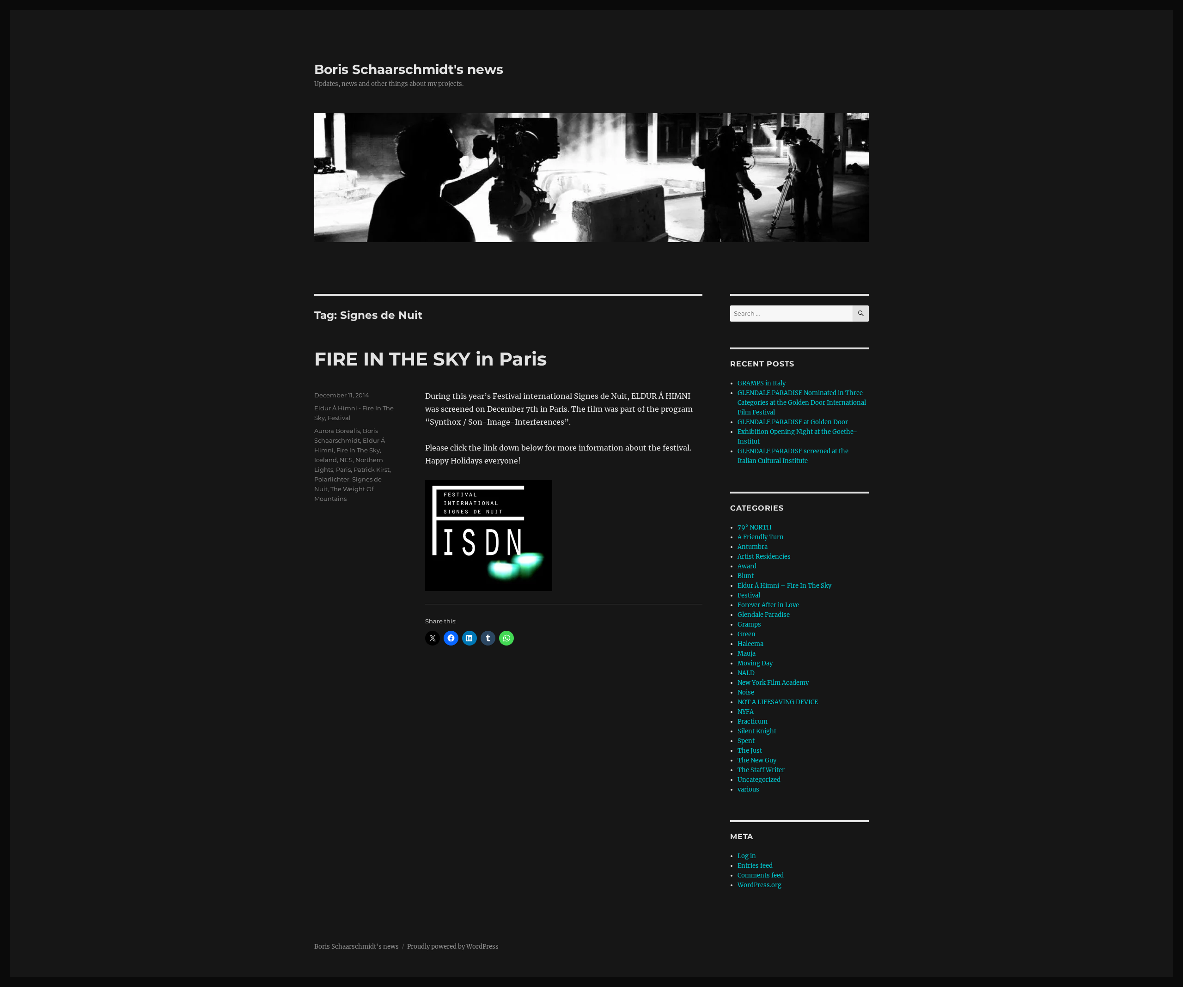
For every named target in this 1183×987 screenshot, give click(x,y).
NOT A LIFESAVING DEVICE (778, 702)
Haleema (750, 644)
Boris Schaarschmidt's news (408, 69)
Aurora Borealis (337, 430)
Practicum (753, 721)
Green (747, 634)
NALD (746, 673)
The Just (750, 751)
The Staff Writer (761, 770)
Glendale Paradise (764, 615)
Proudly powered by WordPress (453, 946)
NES (346, 459)
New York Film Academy (773, 683)
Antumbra (753, 547)
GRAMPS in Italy (762, 383)
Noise (746, 692)
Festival (339, 417)
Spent (746, 741)
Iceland (325, 459)
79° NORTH (755, 527)
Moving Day (755, 663)
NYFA (746, 712)
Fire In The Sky (358, 450)
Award (747, 566)
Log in (747, 856)
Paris (343, 469)
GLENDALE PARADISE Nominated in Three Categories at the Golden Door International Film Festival (802, 402)
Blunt (746, 576)
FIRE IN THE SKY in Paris (430, 358)
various (748, 789)
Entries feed (755, 866)
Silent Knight (757, 731)
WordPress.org (759, 885)
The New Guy (757, 760)
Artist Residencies (764, 557)
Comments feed (761, 875)
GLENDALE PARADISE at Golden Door (793, 422)
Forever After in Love (768, 605)
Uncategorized (759, 780)
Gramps (749, 624)
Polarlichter (331, 479)
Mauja (747, 654)
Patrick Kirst (372, 469)
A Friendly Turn (761, 537)
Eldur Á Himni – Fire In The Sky (784, 586)
